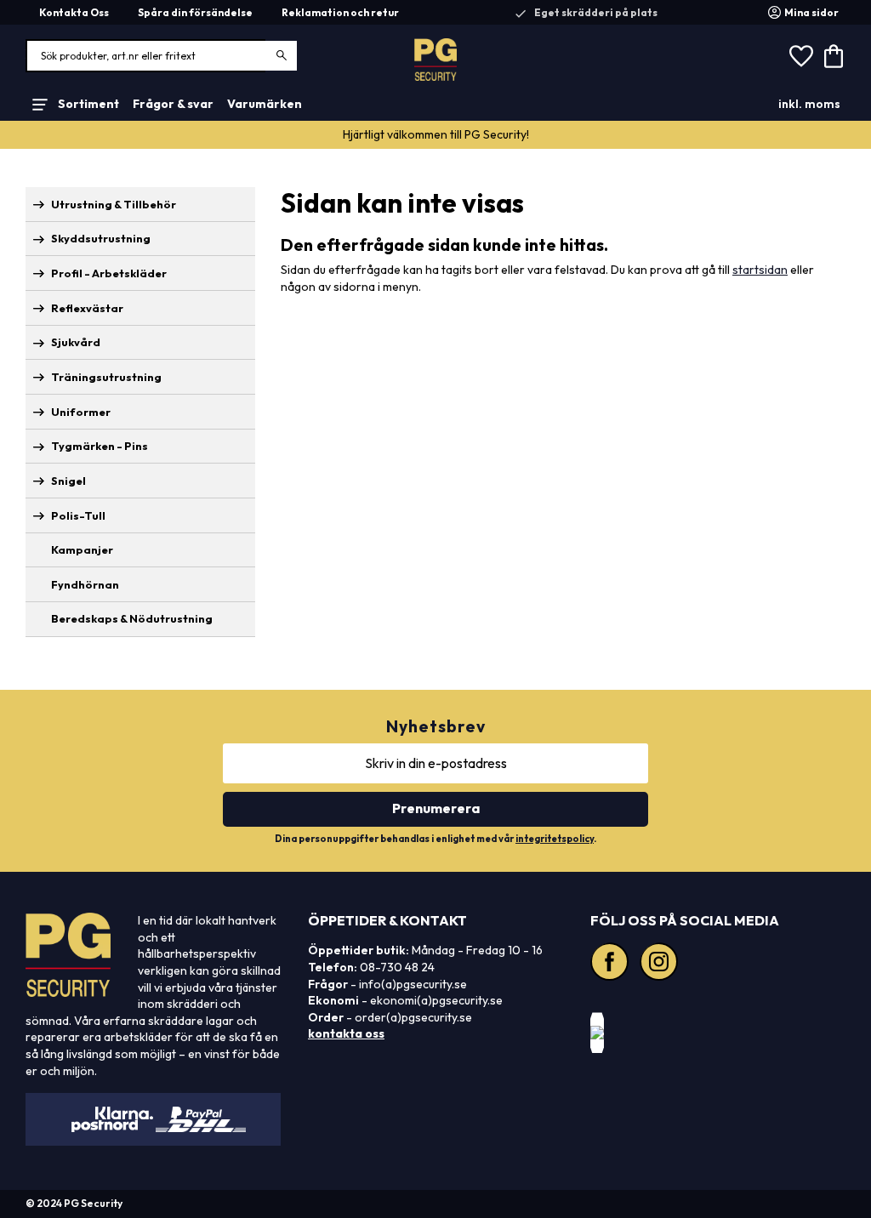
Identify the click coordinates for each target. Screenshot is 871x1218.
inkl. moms (809, 103)
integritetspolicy (554, 839)
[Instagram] (661, 963)
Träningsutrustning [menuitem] (106, 377)
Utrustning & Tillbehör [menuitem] (113, 204)
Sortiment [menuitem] (88, 103)
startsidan (760, 269)
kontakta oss (346, 1033)
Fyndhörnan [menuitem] (85, 584)
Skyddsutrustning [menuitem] (101, 238)
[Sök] (282, 55)
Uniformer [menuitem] (81, 411)
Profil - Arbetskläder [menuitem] (109, 273)
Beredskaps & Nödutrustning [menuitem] (132, 618)
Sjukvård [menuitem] (75, 342)
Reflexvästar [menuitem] (87, 308)
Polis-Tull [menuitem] (78, 515)
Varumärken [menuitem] (264, 103)
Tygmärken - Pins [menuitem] (99, 445)
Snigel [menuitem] (68, 480)
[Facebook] (611, 963)
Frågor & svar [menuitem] (173, 103)
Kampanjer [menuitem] (82, 549)
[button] (801, 56)
